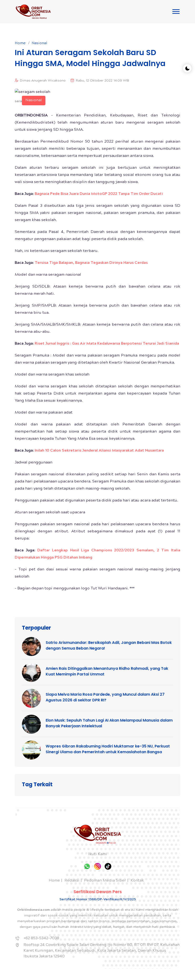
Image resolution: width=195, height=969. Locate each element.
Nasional (39, 43)
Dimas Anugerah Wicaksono (43, 81)
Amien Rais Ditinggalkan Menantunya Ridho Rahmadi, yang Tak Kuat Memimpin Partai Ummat (107, 671)
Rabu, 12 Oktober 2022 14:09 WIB (102, 81)
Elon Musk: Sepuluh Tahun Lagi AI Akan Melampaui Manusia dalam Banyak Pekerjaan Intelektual (109, 723)
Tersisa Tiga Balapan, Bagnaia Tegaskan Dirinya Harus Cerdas (91, 263)
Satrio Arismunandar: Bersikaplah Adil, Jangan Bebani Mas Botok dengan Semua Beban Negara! (109, 645)
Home (20, 43)
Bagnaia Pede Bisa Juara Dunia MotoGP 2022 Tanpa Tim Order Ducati (99, 194)
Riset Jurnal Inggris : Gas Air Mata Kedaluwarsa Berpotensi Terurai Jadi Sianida (107, 344)
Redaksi (71, 881)
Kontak (137, 881)
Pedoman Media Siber (105, 881)
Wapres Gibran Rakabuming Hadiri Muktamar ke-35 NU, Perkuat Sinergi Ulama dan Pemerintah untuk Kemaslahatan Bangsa (108, 749)
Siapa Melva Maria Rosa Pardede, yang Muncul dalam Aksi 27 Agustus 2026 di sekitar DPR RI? (105, 697)
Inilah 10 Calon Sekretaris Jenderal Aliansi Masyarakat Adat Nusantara (99, 451)
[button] (176, 11)
